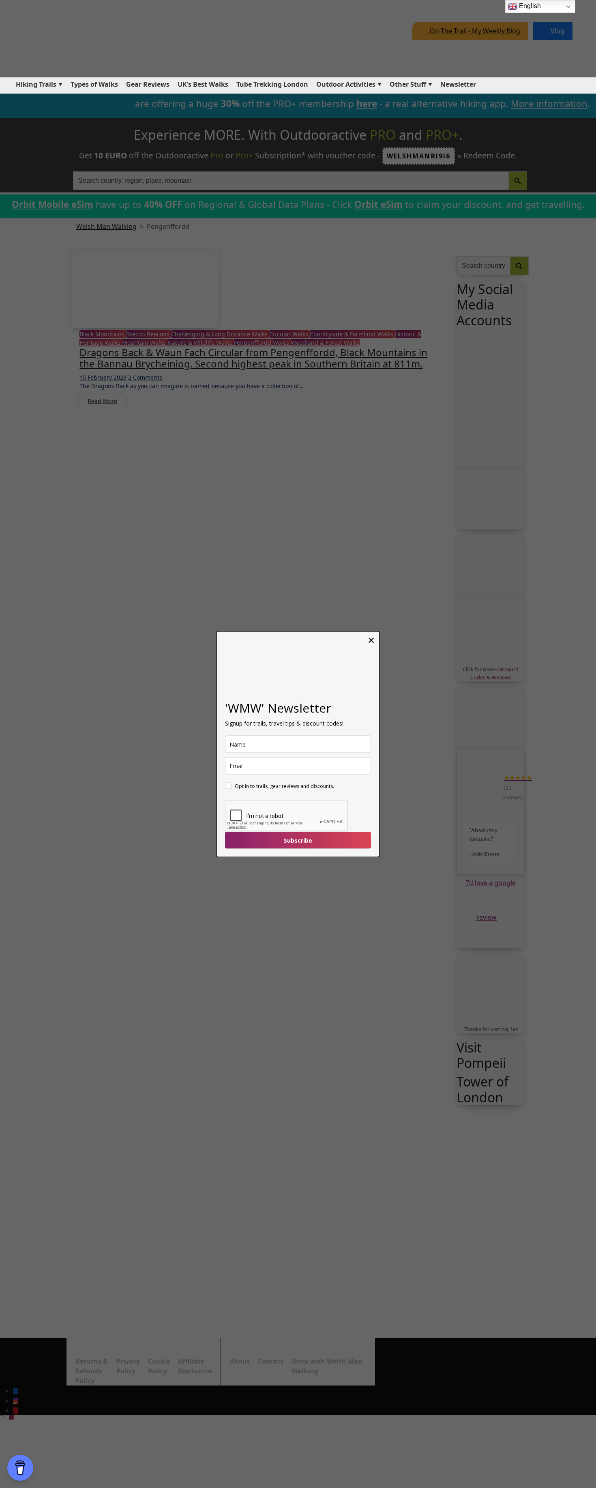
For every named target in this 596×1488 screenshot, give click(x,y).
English (529, 5)
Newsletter (458, 84)
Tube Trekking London (272, 84)
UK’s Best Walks (203, 84)
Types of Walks (94, 84)
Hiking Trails (36, 84)
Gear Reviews (147, 84)
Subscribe (298, 840)
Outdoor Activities (345, 84)
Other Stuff (408, 84)
